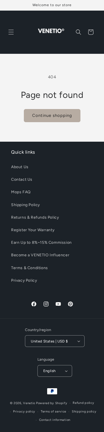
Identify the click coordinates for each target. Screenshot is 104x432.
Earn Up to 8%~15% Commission (41, 242)
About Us (20, 167)
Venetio (29, 403)
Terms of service (53, 411)
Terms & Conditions (29, 268)
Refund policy (83, 403)
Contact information (54, 420)
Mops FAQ (21, 192)
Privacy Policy (24, 280)
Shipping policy (84, 411)
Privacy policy (24, 411)
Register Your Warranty (32, 230)
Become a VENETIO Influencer (40, 255)
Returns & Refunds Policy (35, 217)
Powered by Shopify (51, 403)
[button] (11, 32)
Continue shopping (52, 115)
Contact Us (21, 179)
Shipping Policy (25, 204)
